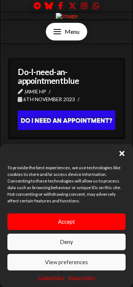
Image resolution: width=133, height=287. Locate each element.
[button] (122, 153)
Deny (66, 241)
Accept (66, 221)
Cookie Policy (51, 277)
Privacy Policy (81, 277)
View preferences (66, 262)
